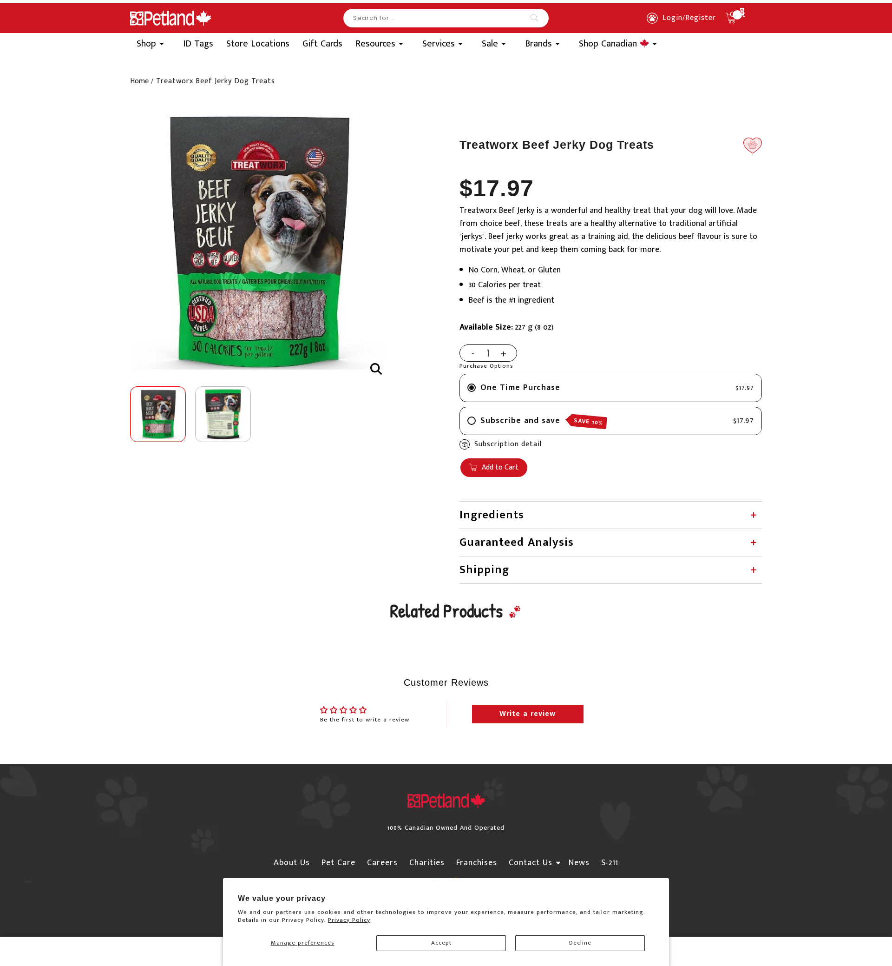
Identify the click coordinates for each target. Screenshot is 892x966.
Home (139, 81)
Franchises (476, 863)
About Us (292, 863)
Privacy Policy (349, 920)
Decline (580, 943)
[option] (257, 242)
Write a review (527, 714)
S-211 (609, 863)
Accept (441, 943)
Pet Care (338, 863)
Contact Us (530, 863)
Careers (382, 863)
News (579, 863)
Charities (427, 863)
